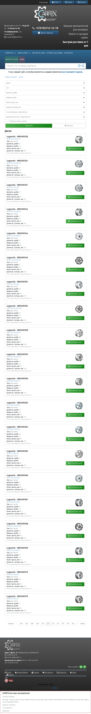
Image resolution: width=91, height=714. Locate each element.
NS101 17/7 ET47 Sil (13, 187)
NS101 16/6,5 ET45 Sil (14, 163)
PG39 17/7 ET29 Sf (12, 599)
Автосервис (23, 53)
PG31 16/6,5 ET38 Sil (13, 405)
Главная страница (11, 77)
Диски (21, 77)
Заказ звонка (46, 33)
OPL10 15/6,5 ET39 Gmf (14, 308)
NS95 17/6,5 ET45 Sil (13, 139)
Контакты (68, 53)
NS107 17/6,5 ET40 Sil (14, 260)
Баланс (9, 673)
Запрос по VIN (11, 59)
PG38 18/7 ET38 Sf (13, 575)
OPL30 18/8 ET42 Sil (13, 381)
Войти (56, 2)
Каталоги (9, 53)
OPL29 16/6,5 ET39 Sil (14, 357)
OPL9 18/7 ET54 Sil (13, 284)
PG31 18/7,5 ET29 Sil (13, 429)
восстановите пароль (72, 72)
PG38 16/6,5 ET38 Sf (13, 502)
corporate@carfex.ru (14, 37)
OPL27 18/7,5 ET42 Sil (13, 333)
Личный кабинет (22, 673)
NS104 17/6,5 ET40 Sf (13, 236)
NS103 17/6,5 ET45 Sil (13, 212)
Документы (62, 673)
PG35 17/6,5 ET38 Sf (13, 478)
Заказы (69, 2)
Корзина (82, 2)
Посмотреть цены (76, 149)
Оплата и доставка (54, 53)
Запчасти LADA (38, 53)
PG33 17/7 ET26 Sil (12, 454)
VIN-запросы (48, 673)
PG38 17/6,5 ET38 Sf (13, 550)
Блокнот (11, 675)
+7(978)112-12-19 (46, 28)
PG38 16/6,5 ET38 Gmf (14, 526)
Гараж (21, 59)
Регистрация (43, 2)
